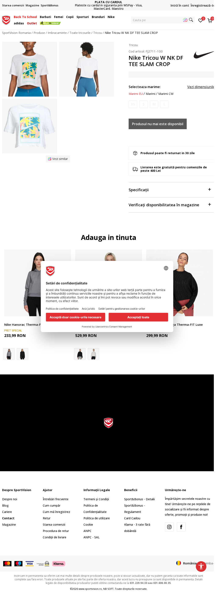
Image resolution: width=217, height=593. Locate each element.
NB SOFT (108, 589)
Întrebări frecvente (55, 499)
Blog (5, 505)
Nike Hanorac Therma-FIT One (27, 324)
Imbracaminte (57, 33)
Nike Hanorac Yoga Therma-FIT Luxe (174, 324)
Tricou (97, 33)
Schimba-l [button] (208, 563)
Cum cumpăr (51, 505)
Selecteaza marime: (145, 87)
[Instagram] (169, 527)
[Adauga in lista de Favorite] (207, 310)
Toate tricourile (80, 33)
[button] (38, 17)
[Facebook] (181, 527)
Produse (39, 33)
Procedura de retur (56, 531)
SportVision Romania (16, 33)
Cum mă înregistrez (56, 512)
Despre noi (9, 499)
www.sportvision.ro (90, 589)
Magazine (9, 524)
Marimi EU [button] (136, 94)
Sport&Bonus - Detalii (139, 499)
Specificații (139, 189)
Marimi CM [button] (165, 94)
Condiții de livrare (54, 537)
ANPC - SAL (91, 537)
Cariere (7, 512)
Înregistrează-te (203, 5)
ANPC (87, 531)
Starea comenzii (54, 524)
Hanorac (10, 320)
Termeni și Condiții (96, 499)
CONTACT (108, 3)
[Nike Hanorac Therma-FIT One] (37, 282)
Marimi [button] (150, 94)
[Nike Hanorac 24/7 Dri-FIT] (93, 353)
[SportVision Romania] (6, 19)
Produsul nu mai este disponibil (157, 124)
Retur (46, 518)
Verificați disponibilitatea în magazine (164, 204)
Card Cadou (132, 518)
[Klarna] (58, 563)
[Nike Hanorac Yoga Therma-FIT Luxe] (179, 282)
